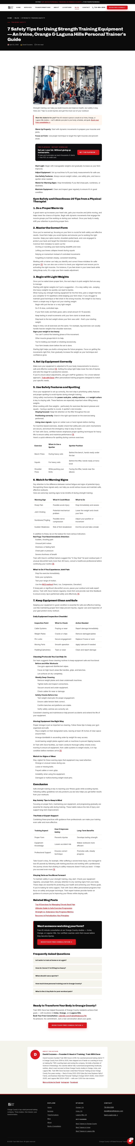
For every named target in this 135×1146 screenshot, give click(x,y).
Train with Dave (48, 378)
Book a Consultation (54, 1126)
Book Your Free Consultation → (56, 942)
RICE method (47, 584)
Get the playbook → (88, 152)
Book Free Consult (117, 7)
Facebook (74, 1082)
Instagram (65, 1082)
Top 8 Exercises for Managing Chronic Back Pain (55, 905)
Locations (66, 7)
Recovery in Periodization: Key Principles (52, 916)
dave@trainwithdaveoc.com (113, 1111)
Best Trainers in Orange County (86, 1124)
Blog (77, 7)
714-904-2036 (99, 7)
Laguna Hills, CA (81, 1115)
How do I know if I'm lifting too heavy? (50, 968)
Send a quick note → (111, 1115)
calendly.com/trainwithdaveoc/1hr (73, 1016)
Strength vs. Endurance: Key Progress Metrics (54, 912)
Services (28, 7)
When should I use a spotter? (47, 976)
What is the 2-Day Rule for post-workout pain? (54, 991)
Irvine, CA (79, 1111)
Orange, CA (80, 1107)
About (56, 7)
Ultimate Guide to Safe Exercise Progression (53, 908)
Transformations (42, 7)
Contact (86, 7)
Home (18, 7)
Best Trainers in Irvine (83, 1127)
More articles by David (51, 1082)
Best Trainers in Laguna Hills (85, 1131)
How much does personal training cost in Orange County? (58, 983)
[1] (42, 264)
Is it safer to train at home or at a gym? (51, 960)
